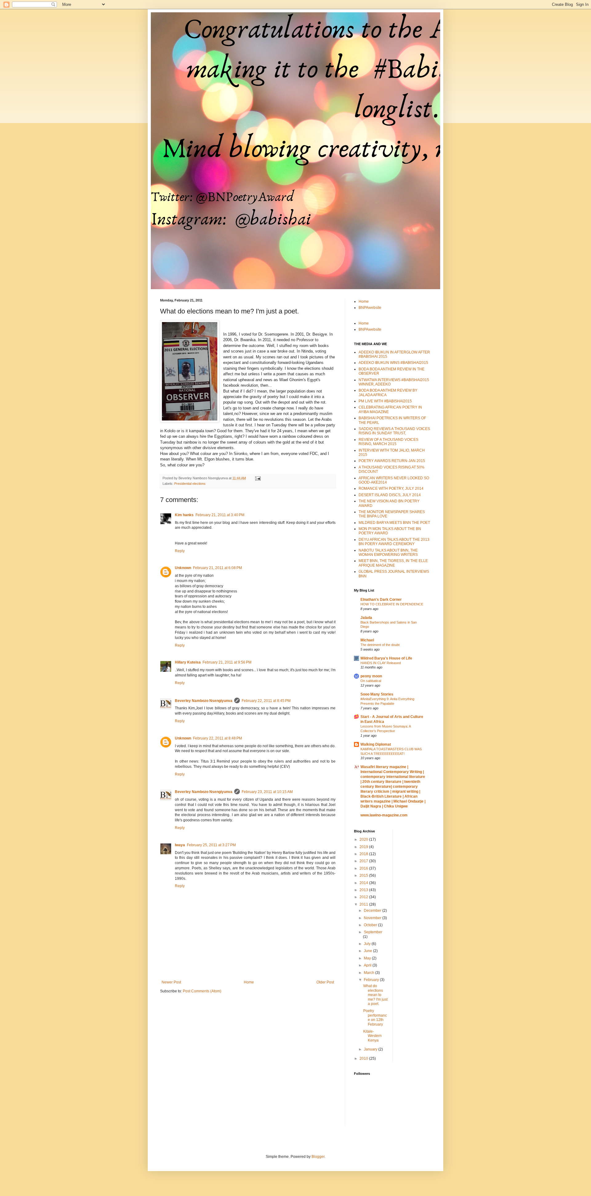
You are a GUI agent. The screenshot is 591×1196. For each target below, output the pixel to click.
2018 (364, 854)
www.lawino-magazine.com (384, 815)
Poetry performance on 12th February (375, 1017)
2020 (364, 839)
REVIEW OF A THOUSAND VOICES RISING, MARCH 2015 (388, 441)
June (368, 951)
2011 (364, 904)
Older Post (325, 982)
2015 (364, 875)
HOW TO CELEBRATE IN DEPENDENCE (391, 604)
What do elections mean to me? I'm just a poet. (375, 995)
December (373, 910)
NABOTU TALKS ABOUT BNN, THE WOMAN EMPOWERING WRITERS (388, 552)
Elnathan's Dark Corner (381, 599)
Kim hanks (184, 515)
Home (249, 982)
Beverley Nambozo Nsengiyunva (203, 701)
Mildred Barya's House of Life (386, 658)
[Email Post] (258, 478)
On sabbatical (370, 681)
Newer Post (171, 982)
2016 (364, 868)
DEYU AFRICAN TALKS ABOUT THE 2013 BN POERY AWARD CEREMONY (394, 541)
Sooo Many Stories (376, 694)
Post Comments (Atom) (202, 991)
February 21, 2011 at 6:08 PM (217, 568)
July (368, 944)
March (369, 973)
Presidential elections (190, 483)
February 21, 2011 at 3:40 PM (219, 515)
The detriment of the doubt (380, 645)
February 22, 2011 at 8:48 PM (217, 738)
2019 (364, 847)
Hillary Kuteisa (188, 662)
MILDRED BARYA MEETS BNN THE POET (394, 522)
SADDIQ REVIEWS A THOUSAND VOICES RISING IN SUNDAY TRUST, (394, 431)
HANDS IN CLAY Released (380, 663)
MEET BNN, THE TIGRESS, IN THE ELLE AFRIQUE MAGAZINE (393, 563)
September (373, 932)
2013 (364, 890)
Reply (180, 551)
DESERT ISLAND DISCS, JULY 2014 (390, 495)
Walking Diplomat (375, 744)
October (371, 925)
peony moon (371, 676)
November (373, 918)
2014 (364, 883)
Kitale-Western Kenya (372, 1036)
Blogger (318, 1156)
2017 (364, 861)
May (368, 958)
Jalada (366, 618)
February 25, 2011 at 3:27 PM (211, 845)
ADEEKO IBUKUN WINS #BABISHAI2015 (393, 363)
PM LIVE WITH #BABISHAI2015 (385, 401)
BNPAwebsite (370, 307)
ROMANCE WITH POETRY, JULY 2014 (391, 488)
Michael (367, 640)
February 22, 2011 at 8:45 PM (266, 701)
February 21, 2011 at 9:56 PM (227, 662)
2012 (364, 897)
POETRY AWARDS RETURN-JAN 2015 (392, 461)
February (372, 980)
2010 (364, 1058)
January (371, 1049)
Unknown (183, 568)
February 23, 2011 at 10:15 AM (267, 792)
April (368, 965)
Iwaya (180, 845)
